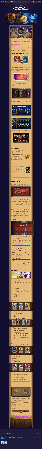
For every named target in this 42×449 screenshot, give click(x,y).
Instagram (24, 131)
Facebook (20, 131)
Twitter (13, 131)
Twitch (15, 131)
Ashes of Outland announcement (25, 415)
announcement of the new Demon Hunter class (21, 416)
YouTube (17, 131)
